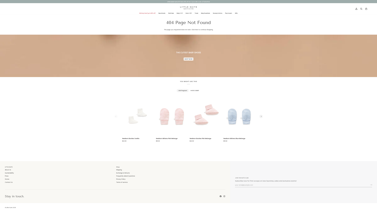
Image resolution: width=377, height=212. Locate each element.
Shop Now (188, 59)
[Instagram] (224, 196)
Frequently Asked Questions (125, 176)
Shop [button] (118, 167)
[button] (147, 13)
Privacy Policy (120, 179)
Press (6, 176)
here (196, 30)
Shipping (119, 170)
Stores (7, 179)
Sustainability (9, 173)
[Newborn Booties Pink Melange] (205, 116)
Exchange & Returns (123, 173)
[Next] (261, 116)
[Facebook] (220, 196)
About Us (8, 170)
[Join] (370, 184)
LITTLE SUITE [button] (9, 167)
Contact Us (9, 182)
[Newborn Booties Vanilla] (138, 116)
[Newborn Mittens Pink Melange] (171, 116)
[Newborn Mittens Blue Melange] (239, 116)
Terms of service (122, 182)
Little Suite (9, 207)
